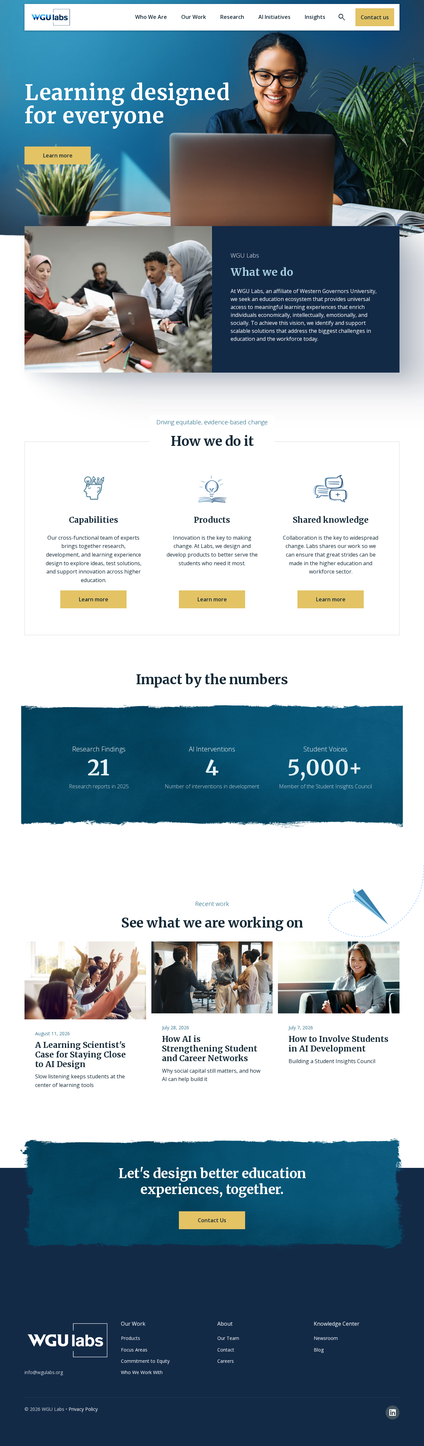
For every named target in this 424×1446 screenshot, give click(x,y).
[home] (50, 17)
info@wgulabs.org (44, 1372)
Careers (225, 1361)
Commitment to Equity (145, 1361)
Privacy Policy (83, 1409)
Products (130, 1338)
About (225, 1323)
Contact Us (212, 1220)
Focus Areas (134, 1350)
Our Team (228, 1338)
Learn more (58, 155)
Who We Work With (142, 1372)
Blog (319, 1350)
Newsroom (326, 1338)
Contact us (375, 17)
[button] (151, 17)
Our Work (133, 1323)
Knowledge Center (336, 1323)
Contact (225, 1350)
